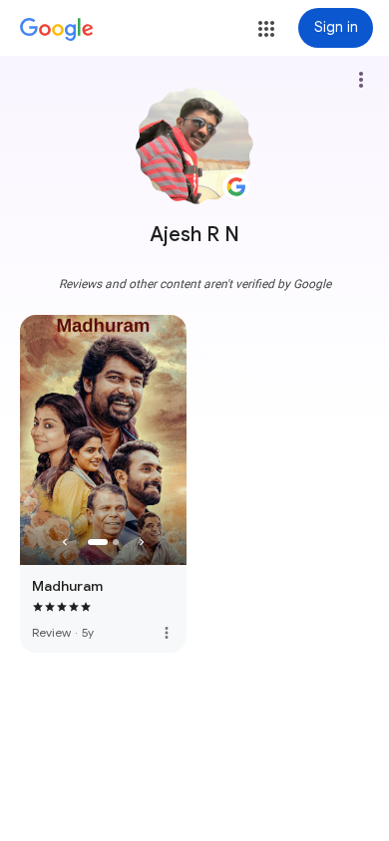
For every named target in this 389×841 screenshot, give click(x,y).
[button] (266, 29)
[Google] (57, 30)
